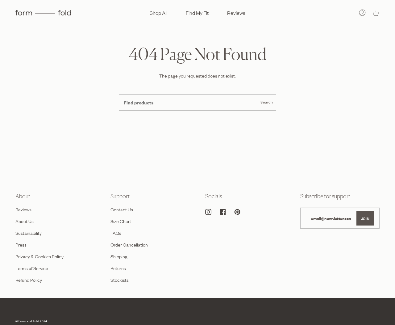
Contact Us (121, 209)
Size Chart (120, 220)
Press (21, 244)
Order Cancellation (129, 244)
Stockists (119, 279)
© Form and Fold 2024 (31, 320)
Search (266, 102)
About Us (24, 220)
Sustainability (28, 232)
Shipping (118, 256)
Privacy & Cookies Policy (39, 256)
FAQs (115, 232)
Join (365, 218)
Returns (118, 267)
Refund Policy (28, 279)
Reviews (23, 209)
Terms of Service (31, 267)
